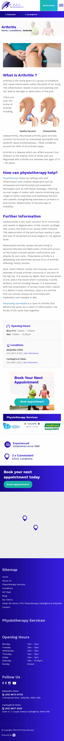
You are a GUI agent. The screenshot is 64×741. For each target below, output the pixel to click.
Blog (4, 596)
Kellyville (11, 14)
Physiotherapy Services (13, 584)
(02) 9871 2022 (13, 708)
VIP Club (6, 592)
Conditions (15, 30)
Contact (6, 607)
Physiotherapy (11, 178)
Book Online (49, 5)
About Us (6, 581)
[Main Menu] (61, 5)
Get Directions (31, 353)
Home (4, 30)
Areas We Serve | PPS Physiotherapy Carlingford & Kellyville (32, 603)
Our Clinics (7, 599)
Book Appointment (18, 484)
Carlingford (32, 14)
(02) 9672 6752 (14, 694)
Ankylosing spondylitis (15, 303)
